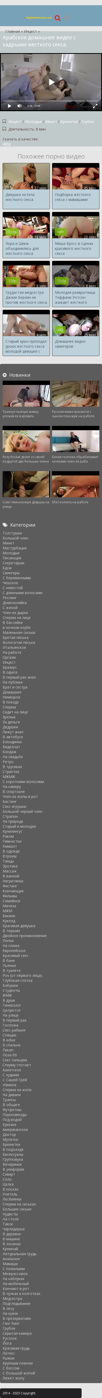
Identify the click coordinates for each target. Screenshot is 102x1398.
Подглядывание (17, 1303)
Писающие (12, 557)
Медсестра (12, 1298)
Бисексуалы (13, 1154)
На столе (11, 1218)
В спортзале (14, 791)
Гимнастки (12, 841)
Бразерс (10, 667)
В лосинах (12, 1243)
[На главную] (39, 17)
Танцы (8, 861)
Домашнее (12, 692)
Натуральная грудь (20, 1253)
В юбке (9, 1040)
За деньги (11, 721)
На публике (13, 682)
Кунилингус (12, 831)
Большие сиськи (17, 1209)
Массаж (10, 871)
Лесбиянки (12, 1199)
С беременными (17, 577)
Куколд (9, 920)
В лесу (8, 1308)
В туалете (12, 970)
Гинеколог (12, 1005)
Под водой (12, 1119)
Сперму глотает (17, 1064)
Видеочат (11, 746)
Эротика (10, 866)
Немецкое (11, 697)
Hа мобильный (16, 1283)
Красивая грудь (16, 1348)
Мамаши (10, 1263)
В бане (9, 960)
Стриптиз (11, 771)
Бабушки (10, 985)
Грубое (87, 121)
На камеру (12, 786)
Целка (8, 1184)
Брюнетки (69, 121)
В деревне (12, 1233)
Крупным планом (18, 1363)
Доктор (9, 1134)
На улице (11, 1015)
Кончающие (13, 890)
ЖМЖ (7, 995)
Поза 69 (10, 1054)
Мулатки (10, 1139)
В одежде (11, 851)
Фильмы (10, 895)
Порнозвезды (15, 1114)
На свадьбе (13, 756)
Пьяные (9, 965)
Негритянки (13, 880)
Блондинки (12, 741)
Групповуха (13, 1159)
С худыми (11, 1074)
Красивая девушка (19, 925)
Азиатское (12, 1069)
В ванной (11, 875)
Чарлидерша (14, 1228)
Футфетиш (12, 1109)
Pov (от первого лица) (22, 975)
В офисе (10, 672)
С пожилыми (14, 1268)
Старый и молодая (19, 826)
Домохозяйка (15, 602)
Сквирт (9, 1174)
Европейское (14, 950)
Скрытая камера (17, 1333)
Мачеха (9, 905)
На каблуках (13, 1278)
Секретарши (13, 562)
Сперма (9, 706)
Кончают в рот (16, 1288)
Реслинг (10, 597)
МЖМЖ (9, 776)
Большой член (15, 537)
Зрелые (9, 716)
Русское (10, 1338)
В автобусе (13, 736)
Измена (9, 1084)
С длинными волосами (22, 592)
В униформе (13, 1169)
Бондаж (9, 751)
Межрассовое (15, 1273)
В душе (9, 1000)
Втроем (9, 856)
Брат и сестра (15, 687)
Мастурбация (15, 547)
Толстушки (12, 533)
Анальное (11, 1258)
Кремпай (10, 1248)
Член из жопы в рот (20, 796)
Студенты (11, 990)
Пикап (8, 1049)
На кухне (10, 1313)
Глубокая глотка (17, 980)
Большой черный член (22, 811)
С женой (10, 607)
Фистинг (10, 885)
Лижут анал (13, 731)
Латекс (9, 1353)
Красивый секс (16, 955)
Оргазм (9, 657)
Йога (7, 1343)
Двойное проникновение (25, 935)
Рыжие (9, 1358)
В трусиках (12, 766)
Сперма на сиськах (19, 1204)
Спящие (9, 1035)
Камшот (10, 846)
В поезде (11, 702)
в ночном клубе (17, 627)
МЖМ (7, 910)
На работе (12, 652)
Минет (51, 121)
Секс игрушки (14, 806)
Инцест (14, 121)
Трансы (9, 1099)
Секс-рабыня (14, 1030)
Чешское (10, 582)
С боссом (11, 1368)
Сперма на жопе (17, 1089)
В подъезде (13, 1149)
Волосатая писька (19, 642)
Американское (15, 1129)
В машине (11, 1238)
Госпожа (10, 1025)
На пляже (11, 945)
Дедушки (10, 726)
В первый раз (14, 1020)
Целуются (11, 1010)
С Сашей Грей (15, 1079)
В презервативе (17, 1318)
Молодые (33, 121)
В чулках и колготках (21, 1293)
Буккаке (9, 1124)
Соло (7, 1179)
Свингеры (11, 572)
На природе (13, 821)
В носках (10, 1189)
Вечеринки (12, 1164)
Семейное (11, 900)
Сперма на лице (17, 617)
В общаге (11, 1104)
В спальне (12, 1044)
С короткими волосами (23, 781)
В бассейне (13, 622)
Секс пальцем (15, 1059)
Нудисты (10, 1213)
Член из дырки (15, 612)
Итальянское (14, 647)
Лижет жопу (13, 1378)
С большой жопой (19, 1373)
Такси (8, 1223)
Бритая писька (16, 637)
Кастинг (10, 801)
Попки (8, 940)
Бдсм (7, 567)
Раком (8, 836)
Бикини (9, 915)
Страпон (10, 816)
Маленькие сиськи (19, 632)
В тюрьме (11, 930)
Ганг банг (11, 1323)
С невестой (13, 587)
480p (7, 144)
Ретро (8, 761)
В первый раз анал (19, 677)
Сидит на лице (15, 711)
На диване (12, 1094)
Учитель (10, 1194)
